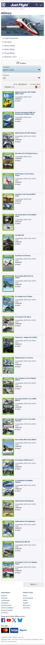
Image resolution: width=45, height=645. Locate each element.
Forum (25, 595)
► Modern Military (8, 49)
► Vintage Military (8, 53)
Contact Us (4, 613)
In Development (28, 598)
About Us (4, 595)
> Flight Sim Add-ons (11, 9)
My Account (26, 605)
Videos (25, 600)
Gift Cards (4, 598)
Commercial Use (6, 605)
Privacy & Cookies (7, 610)
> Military (21, 9)
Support (25, 603)
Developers (4, 603)
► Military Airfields (8, 46)
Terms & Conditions (7, 608)
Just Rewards (5, 600)
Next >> (33, 584)
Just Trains (26, 608)
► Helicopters (7, 42)
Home (3, 9)
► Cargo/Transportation (10, 38)
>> (39, 87)
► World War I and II (9, 57)
